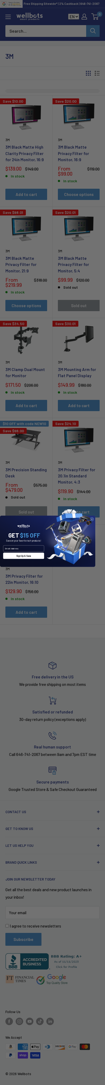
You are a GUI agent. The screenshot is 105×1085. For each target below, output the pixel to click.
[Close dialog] (91, 519)
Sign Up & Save (23, 555)
